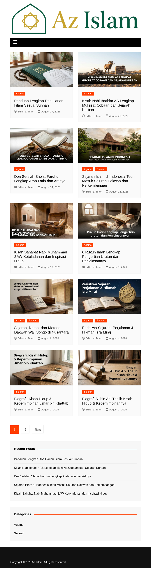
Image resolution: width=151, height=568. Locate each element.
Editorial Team (26, 111)
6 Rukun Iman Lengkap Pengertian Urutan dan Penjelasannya (101, 256)
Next (38, 429)
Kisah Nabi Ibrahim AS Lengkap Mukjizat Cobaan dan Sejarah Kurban (108, 105)
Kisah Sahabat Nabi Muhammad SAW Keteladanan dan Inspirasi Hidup (40, 256)
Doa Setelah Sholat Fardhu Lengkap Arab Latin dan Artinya (52, 476)
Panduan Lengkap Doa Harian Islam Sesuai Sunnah (48, 459)
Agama (20, 93)
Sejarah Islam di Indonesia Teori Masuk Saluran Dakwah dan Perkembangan (108, 180)
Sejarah (88, 93)
